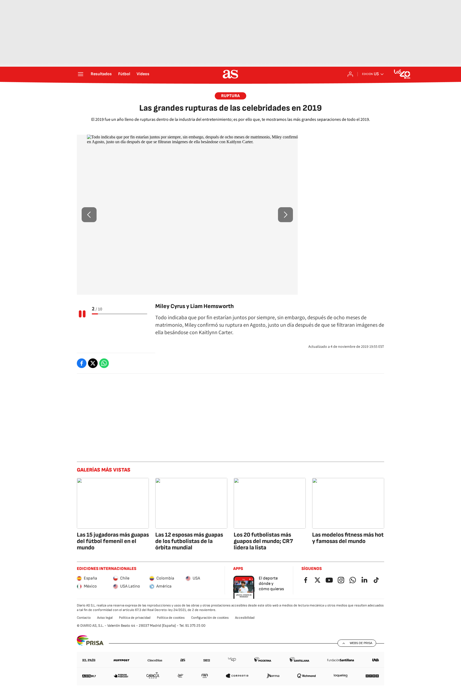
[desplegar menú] (80, 74)
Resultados (101, 74)
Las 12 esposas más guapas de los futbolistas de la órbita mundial (189, 541)
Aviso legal (105, 618)
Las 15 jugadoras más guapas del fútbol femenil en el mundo (113, 541)
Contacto (84, 618)
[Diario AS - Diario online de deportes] (230, 74)
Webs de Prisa (361, 643)
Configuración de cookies (210, 618)
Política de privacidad (134, 618)
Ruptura (230, 95)
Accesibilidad (245, 618)
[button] (89, 214)
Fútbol (124, 74)
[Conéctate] (350, 74)
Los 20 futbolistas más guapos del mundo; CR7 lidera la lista (263, 541)
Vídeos (143, 74)
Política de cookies (171, 618)
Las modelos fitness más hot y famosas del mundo (348, 538)
